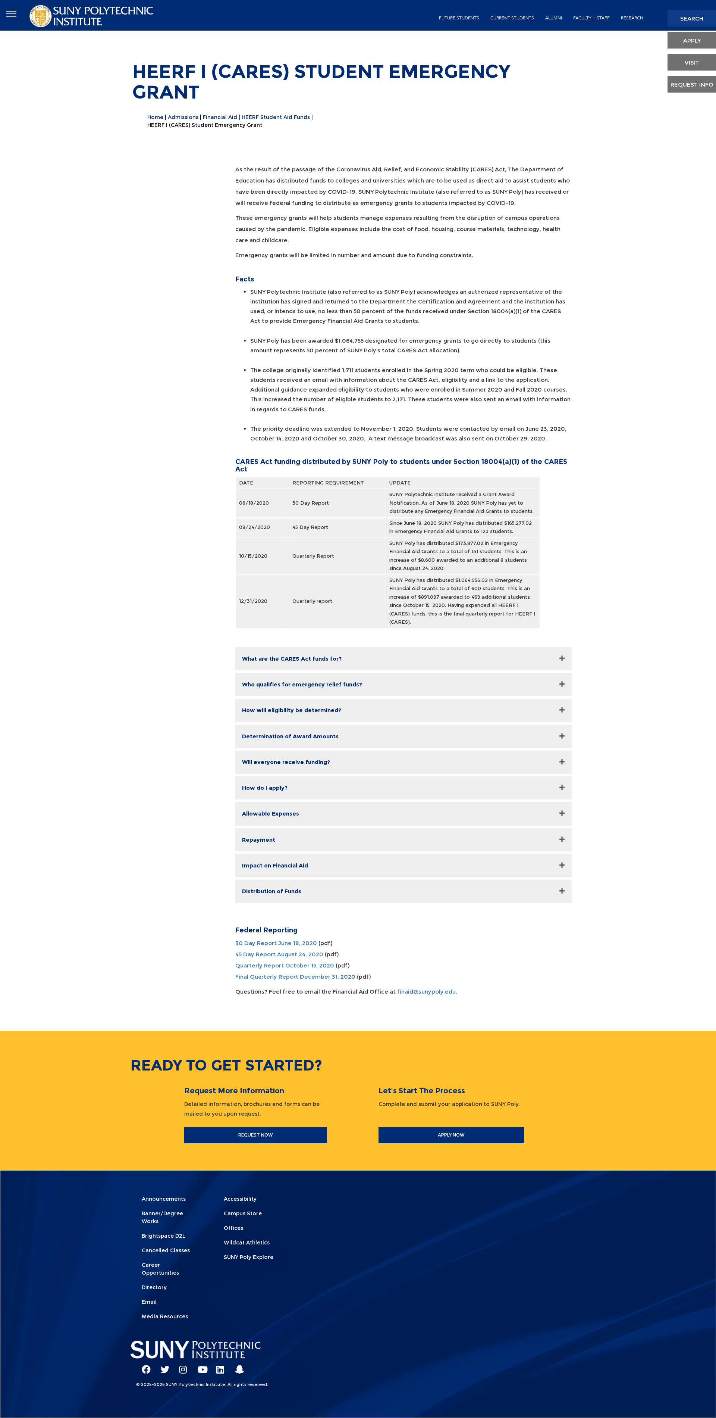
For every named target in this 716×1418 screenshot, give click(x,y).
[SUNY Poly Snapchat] (236, 1366)
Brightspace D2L (163, 1235)
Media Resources (165, 1316)
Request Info (692, 84)
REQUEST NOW (255, 1135)
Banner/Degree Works (162, 1217)
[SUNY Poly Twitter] (162, 1366)
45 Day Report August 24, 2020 (279, 954)
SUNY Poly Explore (248, 1257)
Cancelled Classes (166, 1250)
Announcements (164, 1199)
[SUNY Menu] (11, 14)
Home (155, 117)
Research (632, 18)
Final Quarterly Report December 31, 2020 (295, 976)
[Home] (92, 15)
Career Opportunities (160, 1269)
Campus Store (243, 1213)
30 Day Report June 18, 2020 (276, 943)
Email (149, 1302)
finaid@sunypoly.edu (426, 991)
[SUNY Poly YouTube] (199, 1366)
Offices (233, 1228)
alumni (553, 18)
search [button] (691, 18)
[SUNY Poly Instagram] (180, 1366)
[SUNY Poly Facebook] (143, 1366)
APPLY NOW (451, 1135)
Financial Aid (220, 117)
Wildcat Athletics (247, 1242)
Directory (154, 1287)
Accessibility (240, 1199)
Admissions (183, 117)
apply (692, 40)
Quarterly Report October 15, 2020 (284, 965)
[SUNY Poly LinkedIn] (218, 1366)
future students (459, 18)
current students (512, 18)
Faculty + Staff (591, 18)
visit (692, 62)
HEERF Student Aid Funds (276, 117)
